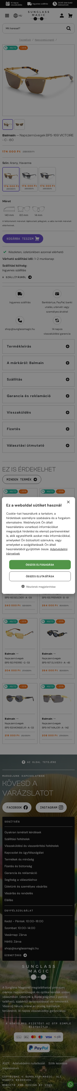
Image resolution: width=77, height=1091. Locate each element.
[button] (38, 586)
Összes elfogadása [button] (40, 564)
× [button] (68, 502)
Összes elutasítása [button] (40, 576)
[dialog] (38, 545)
